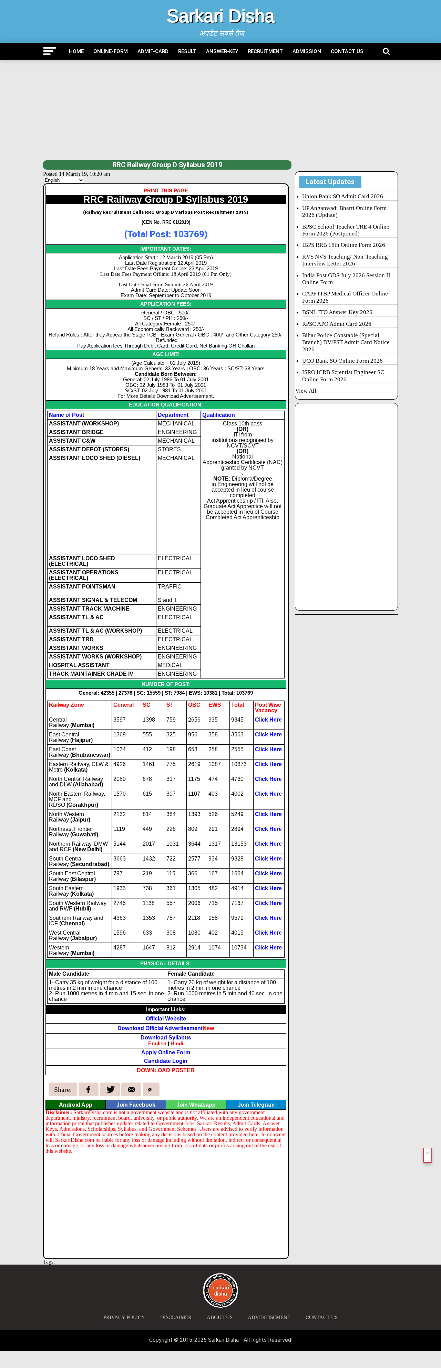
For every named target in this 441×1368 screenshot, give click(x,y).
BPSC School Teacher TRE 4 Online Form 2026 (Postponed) (345, 230)
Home (76, 51)
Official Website (166, 1019)
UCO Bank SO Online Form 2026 (342, 361)
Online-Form (110, 51)
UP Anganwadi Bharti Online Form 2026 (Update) (344, 211)
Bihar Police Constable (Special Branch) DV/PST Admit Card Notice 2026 (346, 342)
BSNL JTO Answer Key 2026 (337, 312)
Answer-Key (222, 51)
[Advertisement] (220, 110)
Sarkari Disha (221, 16)
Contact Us (347, 51)
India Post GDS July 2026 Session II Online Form (346, 278)
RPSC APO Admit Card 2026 (336, 324)
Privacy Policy (124, 1317)
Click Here (268, 720)
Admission (307, 51)
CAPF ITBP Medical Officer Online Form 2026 (345, 297)
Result (187, 51)
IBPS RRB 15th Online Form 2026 (343, 245)
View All (305, 391)
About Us (220, 1317)
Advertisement (269, 1317)
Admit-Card (152, 51)
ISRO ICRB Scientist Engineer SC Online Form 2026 (343, 375)
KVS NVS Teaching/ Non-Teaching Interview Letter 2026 (345, 260)
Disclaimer (176, 1317)
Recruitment (265, 51)
